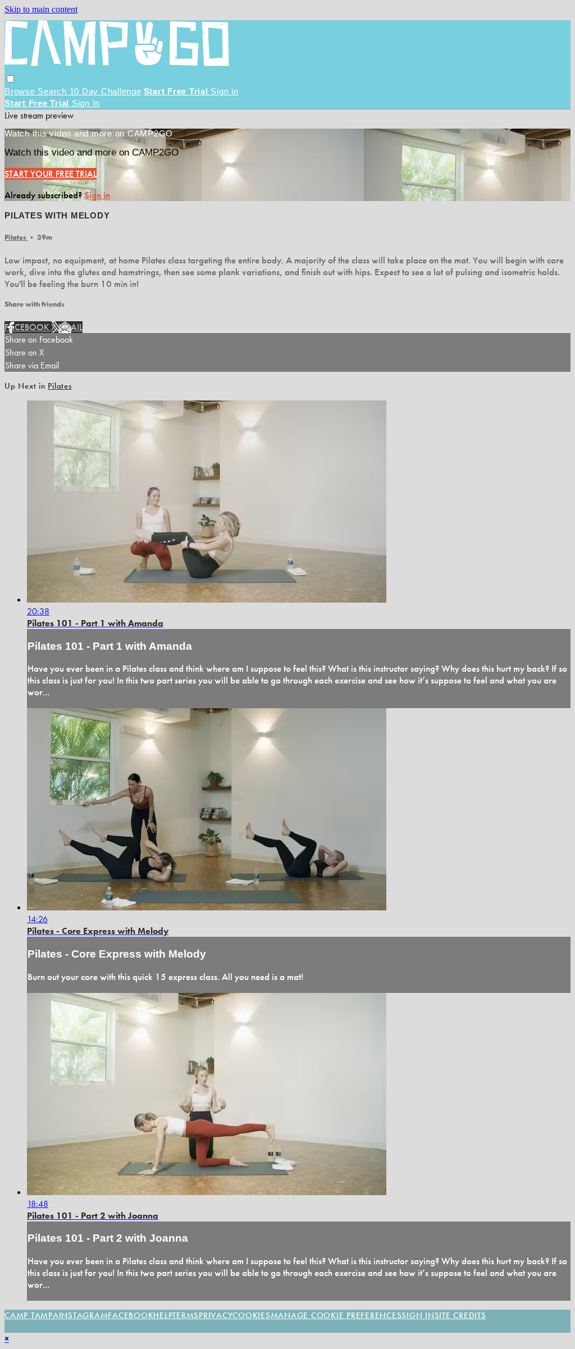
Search (53, 91)
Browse (21, 91)
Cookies (251, 1315)
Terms (185, 1315)
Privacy (215, 1315)
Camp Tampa (31, 1315)
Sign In (86, 103)
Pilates (16, 237)
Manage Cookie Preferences (336, 1315)
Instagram (83, 1315)
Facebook (27, 327)
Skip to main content (40, 9)
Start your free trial (50, 174)
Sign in (224, 91)
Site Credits (460, 1315)
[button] (10, 79)
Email (70, 327)
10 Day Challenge (106, 91)
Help (162, 1315)
